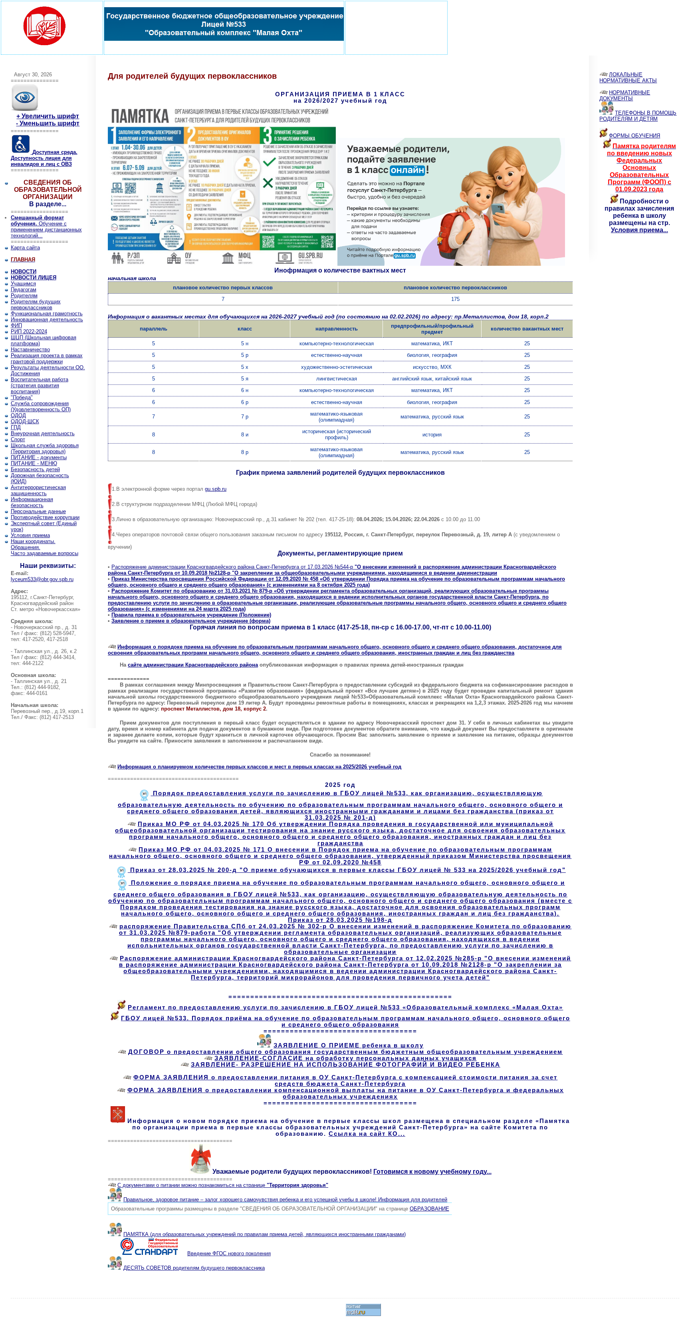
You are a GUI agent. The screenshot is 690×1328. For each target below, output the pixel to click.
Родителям (24, 296)
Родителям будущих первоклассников (36, 305)
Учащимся (23, 284)
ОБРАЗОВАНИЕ (429, 1209)
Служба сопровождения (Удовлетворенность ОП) (41, 406)
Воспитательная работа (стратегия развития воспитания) (39, 385)
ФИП (16, 326)
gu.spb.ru (215, 489)
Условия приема (30, 535)
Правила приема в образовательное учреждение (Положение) (191, 615)
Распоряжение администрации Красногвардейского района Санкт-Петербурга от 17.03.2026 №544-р (332, 570)
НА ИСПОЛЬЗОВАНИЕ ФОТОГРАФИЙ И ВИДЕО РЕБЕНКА (345, 1064)
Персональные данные (38, 511)
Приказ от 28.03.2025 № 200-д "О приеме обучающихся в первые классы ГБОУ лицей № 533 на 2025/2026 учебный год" (347, 870)
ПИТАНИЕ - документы (39, 457)
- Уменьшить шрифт (47, 123)
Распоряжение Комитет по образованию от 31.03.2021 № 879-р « (337, 600)
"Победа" (22, 397)
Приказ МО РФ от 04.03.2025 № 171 (340, 856)
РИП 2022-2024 (29, 331)
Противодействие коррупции (45, 517)
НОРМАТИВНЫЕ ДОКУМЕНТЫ (624, 96)
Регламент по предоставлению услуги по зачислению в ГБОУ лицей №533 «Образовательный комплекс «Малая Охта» (345, 1007)
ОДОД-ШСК (25, 421)
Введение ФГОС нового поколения (229, 1253)
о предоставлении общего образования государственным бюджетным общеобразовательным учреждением (345, 1052)
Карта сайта (25, 248)
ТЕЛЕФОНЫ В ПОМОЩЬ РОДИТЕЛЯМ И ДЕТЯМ (637, 116)
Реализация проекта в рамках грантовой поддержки (47, 358)
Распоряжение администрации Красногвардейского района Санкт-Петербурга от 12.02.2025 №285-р (345, 968)
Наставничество (30, 349)
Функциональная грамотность (47, 314)
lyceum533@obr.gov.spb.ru (42, 579)
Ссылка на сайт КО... (367, 1134)
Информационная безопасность (32, 502)
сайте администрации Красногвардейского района (193, 665)
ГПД (16, 427)
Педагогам (23, 290)
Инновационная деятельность (47, 320)
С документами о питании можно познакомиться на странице (222, 1185)
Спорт (18, 439)
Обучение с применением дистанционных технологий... (46, 227)
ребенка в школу (349, 1045)
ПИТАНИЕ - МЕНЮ (34, 463)
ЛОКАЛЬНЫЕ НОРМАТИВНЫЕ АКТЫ (628, 78)
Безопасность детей (35, 469)
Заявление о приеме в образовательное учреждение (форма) (190, 621)
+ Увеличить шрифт (47, 116)
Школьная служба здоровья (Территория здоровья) (45, 448)
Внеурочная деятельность (43, 433)
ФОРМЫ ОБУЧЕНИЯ (634, 136)
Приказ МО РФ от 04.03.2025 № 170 (340, 833)
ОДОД (18, 415)
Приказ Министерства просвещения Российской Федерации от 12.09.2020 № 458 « (336, 582)
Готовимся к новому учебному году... (432, 1171)
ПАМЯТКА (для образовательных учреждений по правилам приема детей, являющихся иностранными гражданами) (264, 1234)
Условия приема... (639, 230)
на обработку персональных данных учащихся (345, 1058)
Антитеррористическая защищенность (38, 490)
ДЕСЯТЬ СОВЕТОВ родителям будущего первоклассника (194, 1268)
